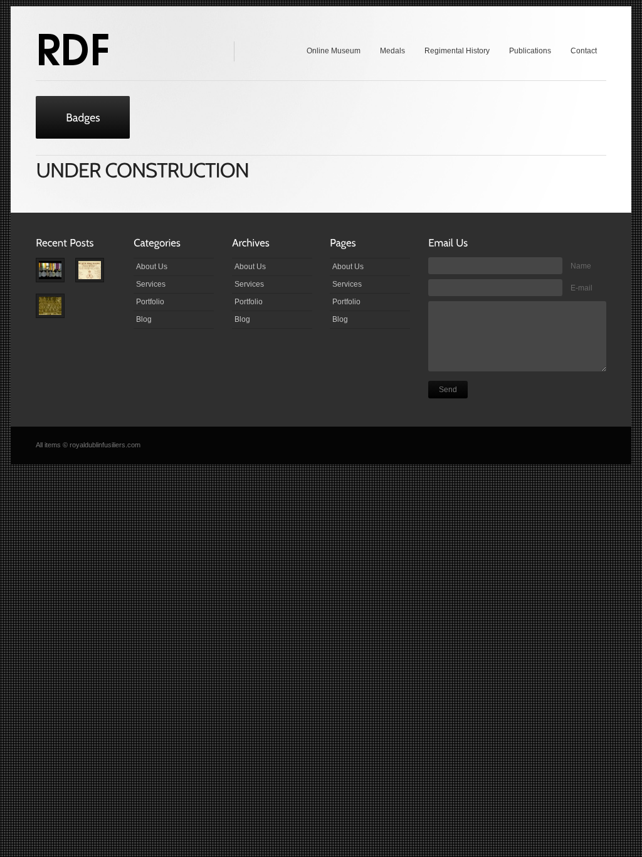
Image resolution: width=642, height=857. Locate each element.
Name (581, 266)
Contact (584, 50)
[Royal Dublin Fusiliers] (73, 50)
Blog (144, 319)
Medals (392, 50)
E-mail (581, 288)
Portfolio (150, 301)
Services (151, 284)
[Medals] (55, 276)
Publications (530, 50)
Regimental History (457, 50)
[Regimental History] (55, 311)
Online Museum (333, 50)
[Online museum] (95, 276)
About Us (151, 266)
